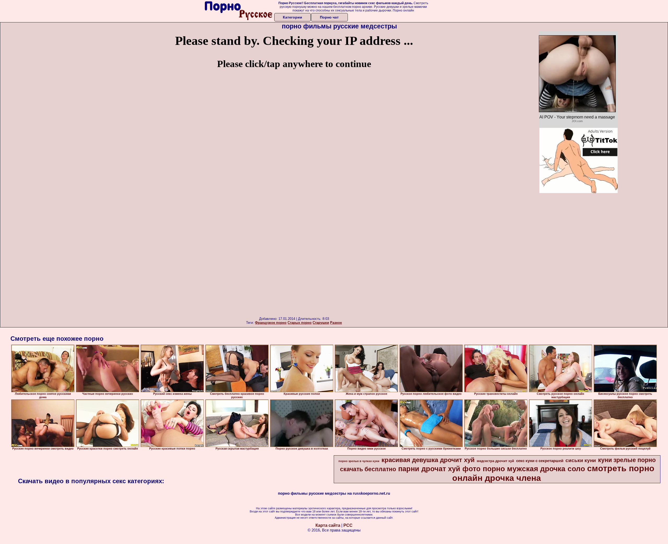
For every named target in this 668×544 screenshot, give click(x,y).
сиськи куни (580, 460)
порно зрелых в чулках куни (358, 461)
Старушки (321, 323)
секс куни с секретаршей (539, 461)
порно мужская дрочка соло (534, 469)
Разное (336, 323)
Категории (292, 17)
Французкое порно (271, 323)
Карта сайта (327, 525)
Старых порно (300, 323)
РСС (348, 525)
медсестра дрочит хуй (495, 461)
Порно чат (329, 17)
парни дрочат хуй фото (439, 469)
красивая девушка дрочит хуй (428, 459)
